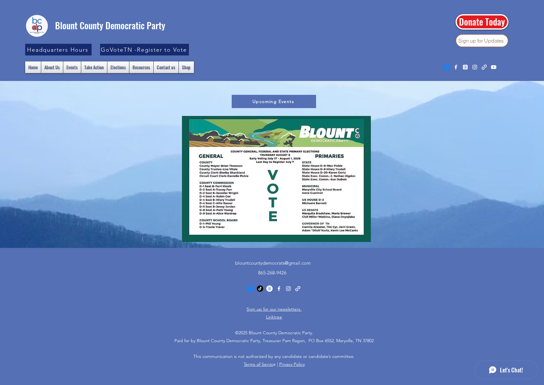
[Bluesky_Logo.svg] (446, 67)
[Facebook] (456, 67)
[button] (58, 49)
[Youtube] (493, 67)
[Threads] (465, 67)
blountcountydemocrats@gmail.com (273, 263)
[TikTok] (260, 288)
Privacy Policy (292, 364)
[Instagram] (475, 67)
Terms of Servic (258, 364)
